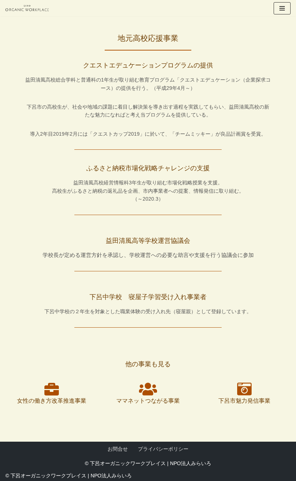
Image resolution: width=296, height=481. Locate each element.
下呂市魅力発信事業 (244, 401)
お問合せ (118, 449)
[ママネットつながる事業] (148, 389)
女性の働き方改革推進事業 (51, 401)
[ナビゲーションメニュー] (282, 8)
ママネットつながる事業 (148, 401)
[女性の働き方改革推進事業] (51, 389)
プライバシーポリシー (163, 449)
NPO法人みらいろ (190, 463)
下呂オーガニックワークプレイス (128, 463)
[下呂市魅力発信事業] (244, 389)
